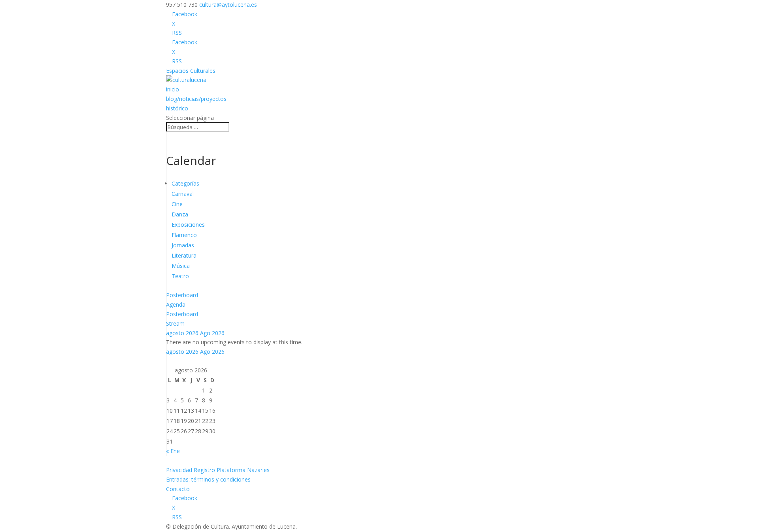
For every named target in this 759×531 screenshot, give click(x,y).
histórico (177, 108)
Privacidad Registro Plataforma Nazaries (218, 470)
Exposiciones (188, 224)
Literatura (184, 255)
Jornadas (183, 245)
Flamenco (184, 235)
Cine (177, 204)
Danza (180, 214)
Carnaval (183, 193)
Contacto (178, 489)
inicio (172, 89)
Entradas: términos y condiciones (208, 479)
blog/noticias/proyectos (196, 98)
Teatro (180, 276)
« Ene (173, 451)
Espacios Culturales (190, 70)
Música (181, 265)
